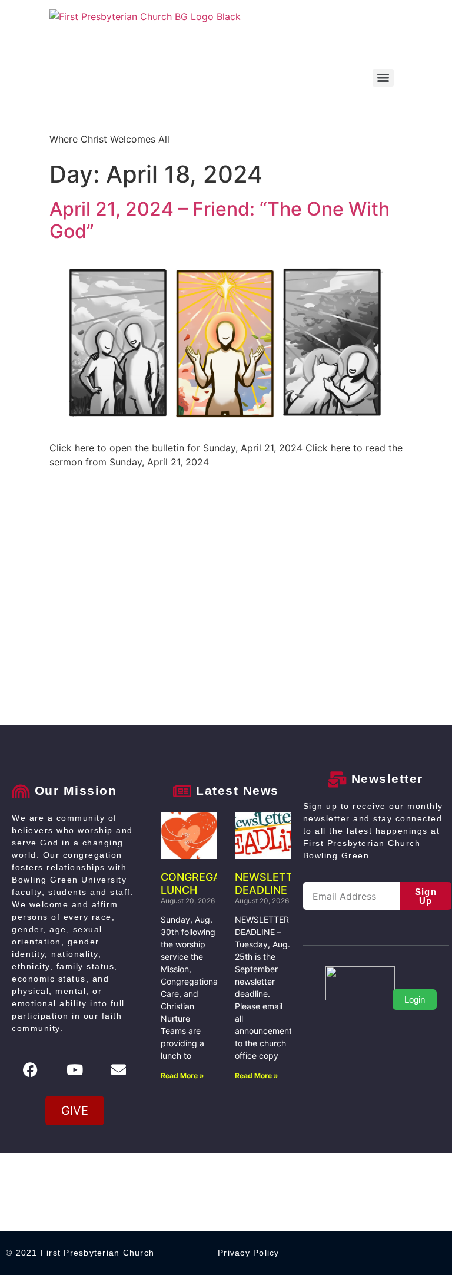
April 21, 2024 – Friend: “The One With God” (219, 220)
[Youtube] (74, 1069)
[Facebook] (30, 1069)
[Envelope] (119, 1069)
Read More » (182, 1075)
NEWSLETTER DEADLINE (271, 883)
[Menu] (383, 78)
